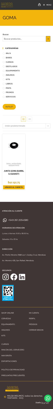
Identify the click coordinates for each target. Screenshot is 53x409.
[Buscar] (48, 39)
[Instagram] (5, 276)
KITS (8, 79)
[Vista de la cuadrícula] (23, 119)
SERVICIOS (11, 97)
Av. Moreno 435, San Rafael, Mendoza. (18, 260)
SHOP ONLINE (7, 313)
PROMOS (10, 92)
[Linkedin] (22, 276)
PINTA (8, 88)
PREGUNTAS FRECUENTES (13, 375)
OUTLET (9, 107)
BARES (9, 58)
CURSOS (9, 62)
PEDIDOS (33, 324)
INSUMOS (10, 75)
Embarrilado (16, 164)
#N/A (8, 53)
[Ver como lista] (29, 119)
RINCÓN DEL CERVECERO (12, 350)
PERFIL (32, 318)
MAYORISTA (6, 355)
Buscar (6, 34)
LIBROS (9, 84)
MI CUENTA (34, 313)
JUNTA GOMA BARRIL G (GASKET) (14, 172)
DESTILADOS (11, 66)
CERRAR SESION (36, 330)
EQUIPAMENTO (8, 324)
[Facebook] (13, 276)
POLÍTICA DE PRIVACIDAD (13, 370)
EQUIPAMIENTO (13, 71)
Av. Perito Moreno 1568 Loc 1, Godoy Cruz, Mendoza (24, 255)
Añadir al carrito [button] (14, 187)
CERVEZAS (6, 318)
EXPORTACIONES (9, 361)
